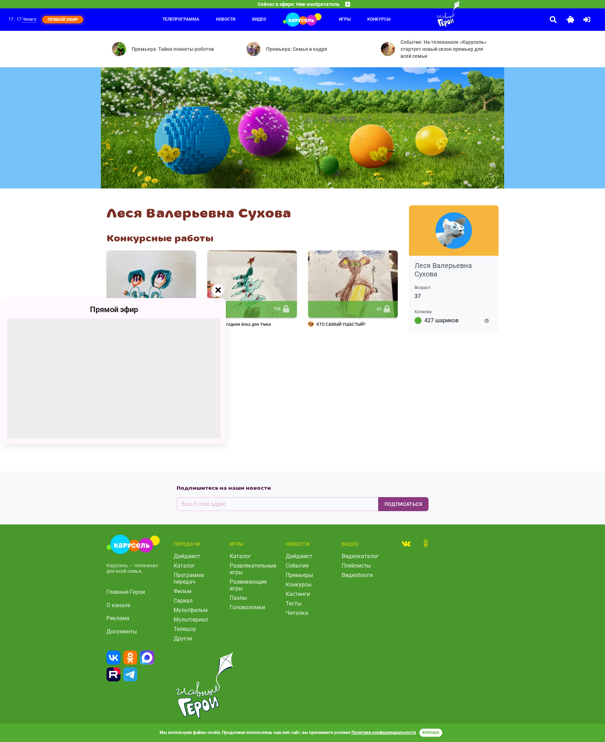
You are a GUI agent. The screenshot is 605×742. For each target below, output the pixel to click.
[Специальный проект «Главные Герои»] (425, 14)
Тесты (293, 603)
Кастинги (298, 594)
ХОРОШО (430, 732)
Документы (121, 631)
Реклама (118, 618)
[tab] (406, 543)
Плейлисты (356, 565)
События (297, 565)
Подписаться (403, 504)
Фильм (183, 591)
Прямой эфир (114, 309)
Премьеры (299, 575)
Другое (183, 638)
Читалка (297, 613)
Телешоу (185, 629)
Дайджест (187, 556)
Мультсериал (191, 619)
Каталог (184, 565)
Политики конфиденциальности (384, 732)
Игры (344, 19)
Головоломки (247, 607)
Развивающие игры (248, 585)
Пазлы (238, 598)
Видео (259, 19)
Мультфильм (191, 610)
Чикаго (29, 19)
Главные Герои (125, 592)
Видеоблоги (357, 575)
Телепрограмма (180, 19)
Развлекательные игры (253, 569)
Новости (225, 19)
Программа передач (189, 578)
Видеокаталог (360, 556)
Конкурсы (378, 19)
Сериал (183, 600)
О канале (118, 605)
